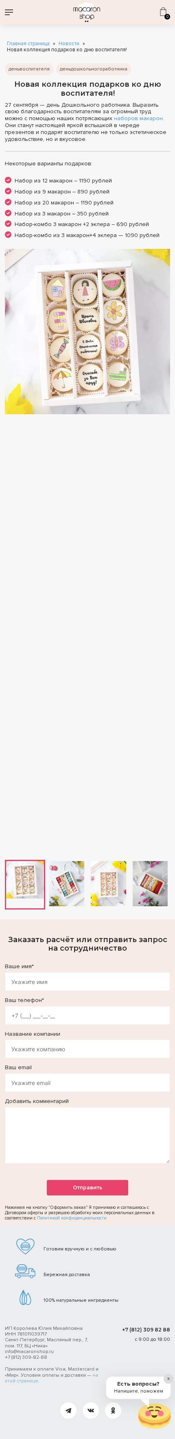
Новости (69, 44)
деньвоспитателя (29, 69)
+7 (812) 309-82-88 (26, 1357)
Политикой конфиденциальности (72, 1218)
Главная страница (28, 44)
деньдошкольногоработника (93, 69)
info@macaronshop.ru (29, 1352)
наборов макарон (138, 118)
